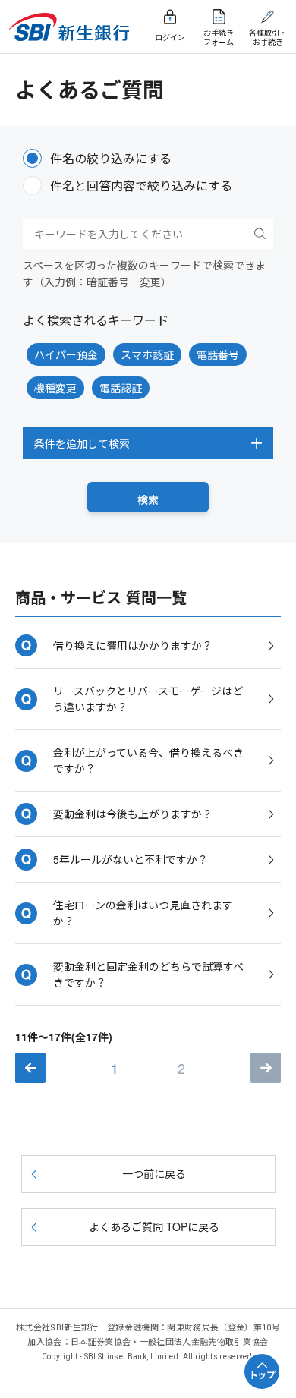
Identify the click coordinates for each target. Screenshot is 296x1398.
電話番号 (218, 354)
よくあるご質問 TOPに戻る (154, 1226)
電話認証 (120, 387)
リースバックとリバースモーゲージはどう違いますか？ (148, 698)
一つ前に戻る (154, 1173)
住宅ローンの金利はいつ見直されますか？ (143, 912)
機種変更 (55, 387)
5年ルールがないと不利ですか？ (130, 859)
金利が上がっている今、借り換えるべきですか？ (148, 760)
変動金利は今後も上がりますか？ (133, 813)
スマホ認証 (147, 354)
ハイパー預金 (66, 354)
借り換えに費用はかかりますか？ (133, 645)
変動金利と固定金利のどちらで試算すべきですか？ (148, 974)
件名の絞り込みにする (111, 158)
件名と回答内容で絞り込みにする (141, 185)
